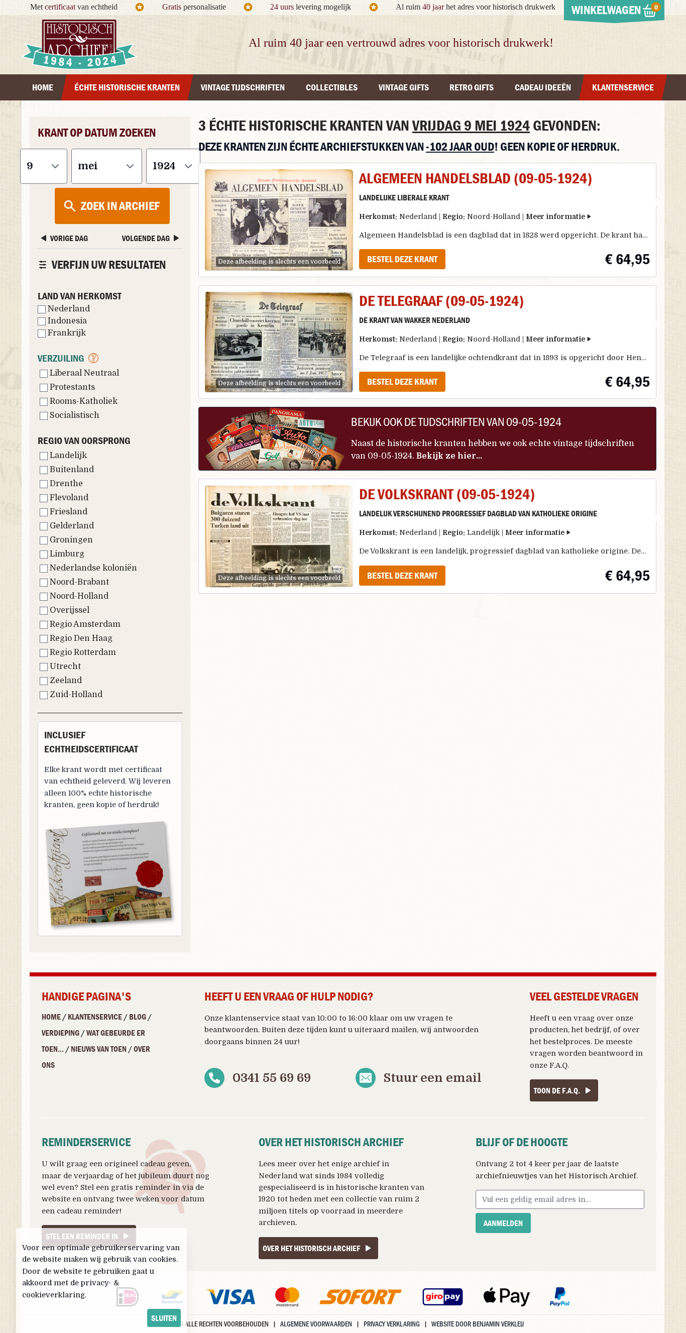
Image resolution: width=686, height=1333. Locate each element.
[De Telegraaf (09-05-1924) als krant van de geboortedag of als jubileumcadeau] (279, 342)
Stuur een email (433, 1078)
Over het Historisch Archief (311, 1248)
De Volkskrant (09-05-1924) (447, 494)
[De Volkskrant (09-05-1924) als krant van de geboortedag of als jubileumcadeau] (279, 536)
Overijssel (68, 610)
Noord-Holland (78, 596)
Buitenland (71, 469)
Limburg (66, 554)
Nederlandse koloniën (92, 568)
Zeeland (65, 680)
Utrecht (64, 666)
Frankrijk (66, 333)
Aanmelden (503, 1223)
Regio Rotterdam (82, 652)
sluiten (164, 1318)
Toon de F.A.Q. (557, 1090)
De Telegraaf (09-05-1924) (441, 300)
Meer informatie (555, 216)
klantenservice (252, 1018)
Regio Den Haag (80, 638)
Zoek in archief (120, 205)
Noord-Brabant (78, 582)
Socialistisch (73, 415)
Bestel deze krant (402, 259)
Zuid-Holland (75, 694)
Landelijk (67, 455)
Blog (137, 1017)
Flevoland (68, 497)
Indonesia (66, 320)
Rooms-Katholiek (83, 401)
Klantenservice (95, 1017)
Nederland (68, 308)
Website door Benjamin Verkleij (477, 1323)
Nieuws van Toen (99, 1049)
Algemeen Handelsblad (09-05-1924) (475, 178)
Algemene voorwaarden (316, 1323)
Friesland (67, 511)
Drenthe (65, 483)
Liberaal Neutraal (83, 373)
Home (51, 1017)
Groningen (70, 539)
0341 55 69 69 (272, 1078)
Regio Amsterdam (84, 624)
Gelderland (71, 525)
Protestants (71, 387)
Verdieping (60, 1033)
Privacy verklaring (392, 1323)
